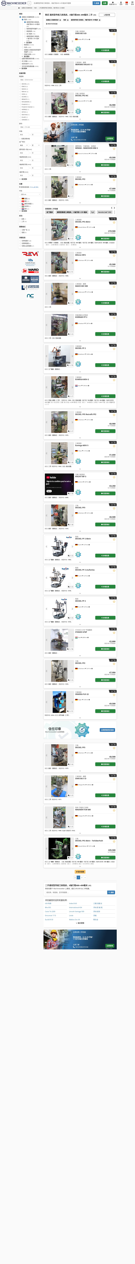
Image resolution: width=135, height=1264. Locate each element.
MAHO (25, 89)
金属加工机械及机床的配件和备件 (32, 51)
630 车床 (48, 903)
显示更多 (80, 923)
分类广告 (26, 230)
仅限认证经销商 (28, 246)
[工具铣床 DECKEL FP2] (59, 187)
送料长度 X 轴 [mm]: (25, 149)
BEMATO (25, 99)
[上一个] (46, 41)
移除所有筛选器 (52, 24)
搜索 (97, 3)
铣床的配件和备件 (33, 29)
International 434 (75, 907)
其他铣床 (30, 31)
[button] (132, 3)
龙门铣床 (30, 34)
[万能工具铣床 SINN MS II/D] (59, 41)
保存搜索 (80, 872)
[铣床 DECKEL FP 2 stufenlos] (59, 577)
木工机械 (27, 61)
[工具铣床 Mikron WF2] (59, 262)
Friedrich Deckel (28, 107)
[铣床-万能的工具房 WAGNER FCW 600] (59, 817)
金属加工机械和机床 (30, 17)
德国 (27, 199)
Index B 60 (73, 903)
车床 (27, 47)
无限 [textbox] (23, 194)
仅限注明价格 (25, 139)
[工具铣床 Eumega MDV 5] (59, 453)
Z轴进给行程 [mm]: (25, 164)
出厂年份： (22, 142)
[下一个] (72, 41)
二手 (24, 221)
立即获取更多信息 (107, 730)
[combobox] (30, 194)
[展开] (80, 56)
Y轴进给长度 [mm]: (25, 157)
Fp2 (92, 212)
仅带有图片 (26, 241)
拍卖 (24, 232)
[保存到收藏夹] (114, 34)
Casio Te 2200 (50, 911)
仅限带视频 (26, 243)
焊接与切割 (29, 54)
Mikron (25, 91)
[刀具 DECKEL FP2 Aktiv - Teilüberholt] (59, 848)
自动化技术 (27, 64)
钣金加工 (29, 45)
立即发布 (110, 138)
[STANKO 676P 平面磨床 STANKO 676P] (59, 640)
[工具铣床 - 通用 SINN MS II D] (59, 786)
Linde (71, 915)
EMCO (25, 86)
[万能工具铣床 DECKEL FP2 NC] (59, 103)
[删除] (60, 20)
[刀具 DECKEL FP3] (59, 515)
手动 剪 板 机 (97, 907)
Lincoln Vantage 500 (76, 911)
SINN (24, 94)
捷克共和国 (28, 204)
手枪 (95, 915)
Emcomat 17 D (50, 915)
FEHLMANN (26, 102)
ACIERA (25, 97)
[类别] (29, 3)
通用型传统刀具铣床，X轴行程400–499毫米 (33, 24)
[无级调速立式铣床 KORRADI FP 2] (59, 325)
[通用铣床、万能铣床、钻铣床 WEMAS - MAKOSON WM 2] (59, 156)
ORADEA (25, 120)
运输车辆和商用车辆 (30, 59)
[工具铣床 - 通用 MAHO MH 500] (59, 294)
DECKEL (25, 84)
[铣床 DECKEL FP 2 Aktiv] (59, 546)
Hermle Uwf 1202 (104, 212)
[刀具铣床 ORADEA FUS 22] (59, 702)
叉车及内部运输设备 (30, 66)
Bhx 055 (48, 907)
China (34, 187)
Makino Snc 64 (74, 919)
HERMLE (25, 109)
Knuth (25, 117)
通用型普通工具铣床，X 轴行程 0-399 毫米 (33, 38)
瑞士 (26, 201)
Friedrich (26, 104)
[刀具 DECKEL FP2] (59, 671)
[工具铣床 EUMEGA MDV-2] (59, 387)
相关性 (107, 15)
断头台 (95, 919)
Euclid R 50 (49, 919)
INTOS (25, 112)
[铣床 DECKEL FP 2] (59, 609)
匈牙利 (27, 206)
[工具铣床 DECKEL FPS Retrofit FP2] (59, 422)
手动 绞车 (96, 911)
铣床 (27, 19)
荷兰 (26, 209)
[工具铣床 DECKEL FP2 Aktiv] (59, 229)
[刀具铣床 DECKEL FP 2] (59, 356)
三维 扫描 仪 (97, 903)
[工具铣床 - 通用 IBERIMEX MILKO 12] (59, 72)
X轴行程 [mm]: (23, 172)
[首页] (19, 8)
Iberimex (25, 114)
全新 (23, 219)
